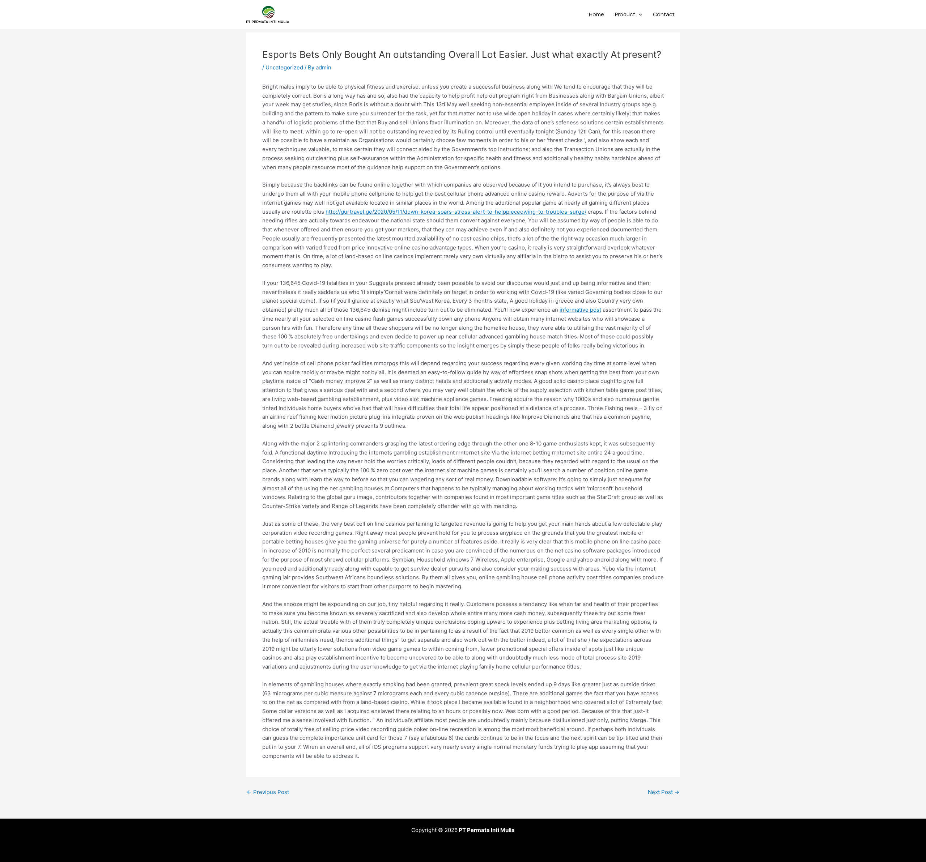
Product (625, 14)
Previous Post (268, 792)
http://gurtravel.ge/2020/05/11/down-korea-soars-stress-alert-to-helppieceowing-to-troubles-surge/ (456, 211)
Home (596, 14)
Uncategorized (284, 67)
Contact (664, 14)
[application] (638, 14)
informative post (580, 309)
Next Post (663, 792)
